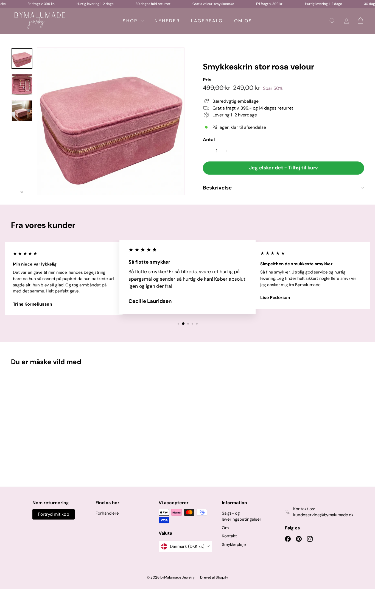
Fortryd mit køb (53, 514)
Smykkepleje (234, 544)
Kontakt (229, 536)
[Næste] (22, 190)
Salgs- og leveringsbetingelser (241, 516)
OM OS (243, 21)
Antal (209, 139)
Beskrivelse (217, 187)
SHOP (131, 21)
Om (225, 528)
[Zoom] (110, 121)
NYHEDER (167, 21)
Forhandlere (107, 513)
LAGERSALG (207, 21)
